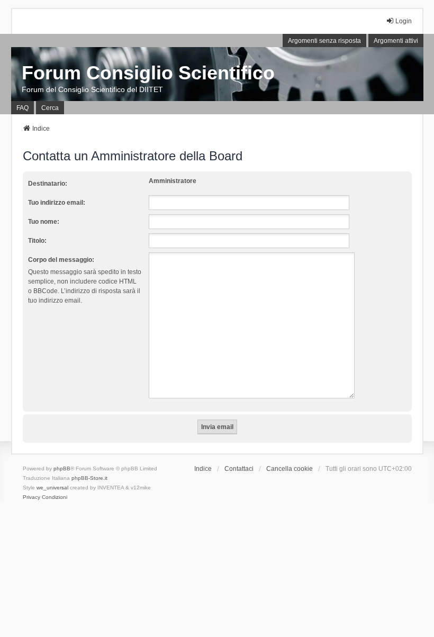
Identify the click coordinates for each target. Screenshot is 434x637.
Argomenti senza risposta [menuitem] (324, 40)
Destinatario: (47, 183)
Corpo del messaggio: (61, 259)
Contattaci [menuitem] (239, 468)
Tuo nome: (43, 221)
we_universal (52, 487)
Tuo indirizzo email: (56, 202)
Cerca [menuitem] (50, 108)
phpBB (61, 468)
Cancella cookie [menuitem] (289, 468)
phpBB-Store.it (89, 478)
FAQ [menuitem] (22, 108)
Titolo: (37, 240)
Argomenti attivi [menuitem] (396, 40)
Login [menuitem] (403, 21)
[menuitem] (31, 497)
